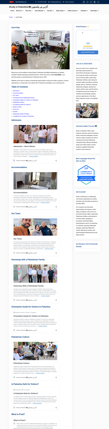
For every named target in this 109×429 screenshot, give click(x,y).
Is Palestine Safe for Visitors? (22, 104)
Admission (16, 91)
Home (12, 10)
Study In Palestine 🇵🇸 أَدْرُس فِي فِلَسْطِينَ (28, 7)
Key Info (49, 10)
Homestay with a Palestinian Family (23, 97)
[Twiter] (83, 2)
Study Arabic (60, 10)
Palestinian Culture (18, 102)
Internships (93, 10)
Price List (16, 109)
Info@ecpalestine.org (56, 2)
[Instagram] (87, 2)
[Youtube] (94, 2)
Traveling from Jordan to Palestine (23, 116)
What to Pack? (17, 107)
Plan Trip (28, 10)
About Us (19, 10)
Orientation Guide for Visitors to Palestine (25, 100)
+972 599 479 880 (41, 2)
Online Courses (72, 10)
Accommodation (18, 93)
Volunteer (83, 10)
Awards (15, 111)
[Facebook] (91, 2)
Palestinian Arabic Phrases (21, 114)
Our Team (16, 95)
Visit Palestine (39, 10)
